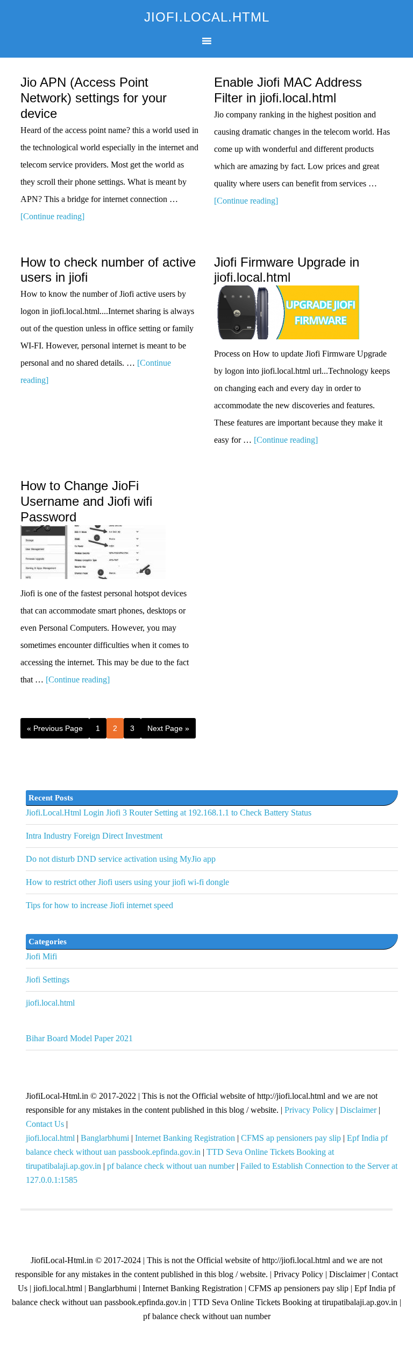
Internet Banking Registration (185, 1137)
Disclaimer (358, 1109)
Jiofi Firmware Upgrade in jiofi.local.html (286, 270)
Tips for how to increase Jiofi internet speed (99, 905)
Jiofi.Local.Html (206, 17)
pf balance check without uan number (170, 1165)
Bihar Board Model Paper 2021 (79, 1038)
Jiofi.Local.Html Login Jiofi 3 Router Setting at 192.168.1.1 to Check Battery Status (168, 812)
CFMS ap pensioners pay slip (291, 1137)
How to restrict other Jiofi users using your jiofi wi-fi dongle (127, 882)
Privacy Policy (309, 1109)
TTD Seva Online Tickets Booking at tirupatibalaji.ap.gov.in (295, 1302)
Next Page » (168, 728)
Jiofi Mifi (41, 956)
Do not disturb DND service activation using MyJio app (121, 858)
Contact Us (45, 1123)
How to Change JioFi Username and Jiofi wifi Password (86, 501)
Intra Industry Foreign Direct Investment (94, 835)
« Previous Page (55, 728)
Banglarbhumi (105, 1137)
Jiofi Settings (47, 979)
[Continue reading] (52, 216)
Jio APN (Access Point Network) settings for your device (93, 98)
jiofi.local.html (50, 1002)
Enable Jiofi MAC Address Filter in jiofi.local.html (288, 90)
